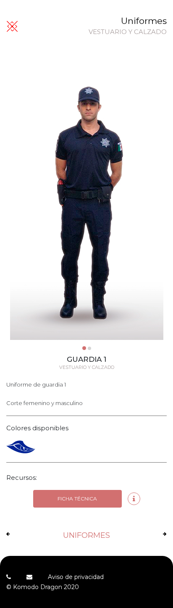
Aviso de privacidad (76, 577)
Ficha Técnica (77, 498)
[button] (84, 348)
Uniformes (144, 21)
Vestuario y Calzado (128, 32)
